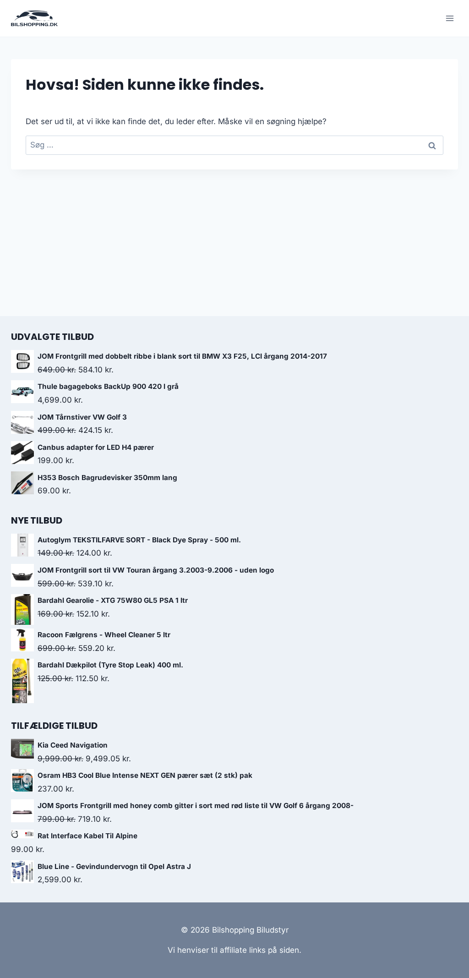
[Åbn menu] (449, 18)
